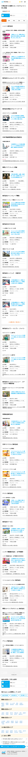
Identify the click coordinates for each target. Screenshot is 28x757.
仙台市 (7, 730)
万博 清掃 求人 (14, 695)
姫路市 (24, 712)
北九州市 (16, 732)
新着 (9, 20)
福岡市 (11, 730)
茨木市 (2, 714)
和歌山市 (16, 712)
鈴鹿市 (12, 722)
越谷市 (2, 705)
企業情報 (8, 751)
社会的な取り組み (18, 751)
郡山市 (2, 732)
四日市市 (7, 722)
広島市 (20, 730)
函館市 (11, 732)
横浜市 (2, 703)
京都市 (7, 712)
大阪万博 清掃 (5, 695)
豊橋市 (16, 722)
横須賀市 (21, 704)
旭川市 (24, 730)
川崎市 (7, 704)
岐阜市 (2, 722)
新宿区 (7, 703)
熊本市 (21, 732)
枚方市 (15, 714)
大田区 (16, 704)
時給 (14, 20)
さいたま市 (12, 703)
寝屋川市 (20, 714)
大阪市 (2, 712)
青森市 (7, 732)
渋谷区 (21, 703)
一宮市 (2, 723)
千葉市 (2, 704)
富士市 (16, 721)
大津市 (11, 714)
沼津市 (21, 721)
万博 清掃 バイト (23, 695)
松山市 (15, 730)
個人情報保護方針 (14, 752)
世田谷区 (12, 704)
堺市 (20, 712)
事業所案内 (12, 751)
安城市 (21, 722)
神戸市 (11, 712)
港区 (17, 703)
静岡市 (12, 721)
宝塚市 (7, 714)
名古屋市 (3, 721)
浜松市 (8, 721)
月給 (24, 20)
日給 (19, 20)
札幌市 (2, 730)
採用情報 (23, 751)
